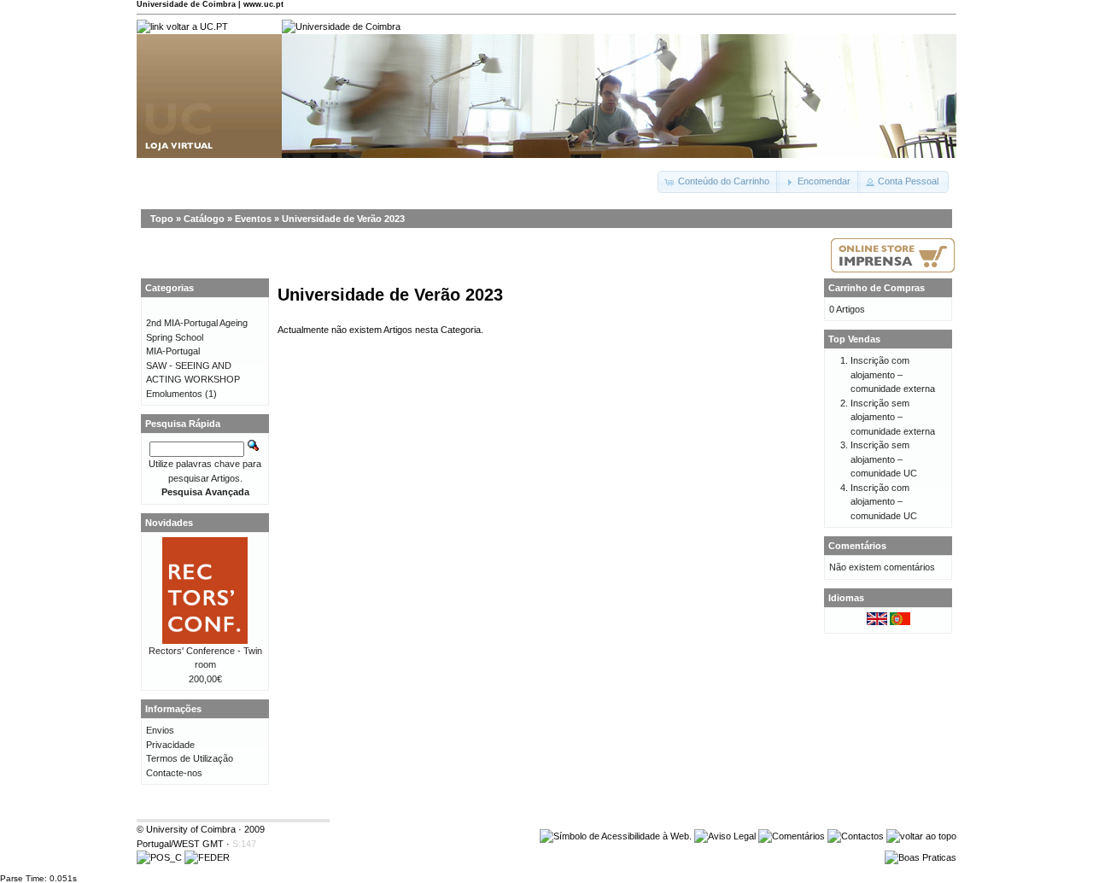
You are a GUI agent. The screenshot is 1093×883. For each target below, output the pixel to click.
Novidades (169, 523)
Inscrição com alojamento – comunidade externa (892, 374)
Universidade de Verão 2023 (343, 218)
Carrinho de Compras (876, 288)
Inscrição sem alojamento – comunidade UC (883, 459)
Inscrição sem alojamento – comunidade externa (892, 417)
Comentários (857, 546)
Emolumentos (174, 394)
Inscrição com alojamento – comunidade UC (883, 501)
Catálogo (204, 218)
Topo (161, 218)
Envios (160, 730)
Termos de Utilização (189, 758)
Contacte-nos (174, 773)
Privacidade (170, 745)
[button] (719, 182)
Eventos (253, 218)
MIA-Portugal (173, 351)
